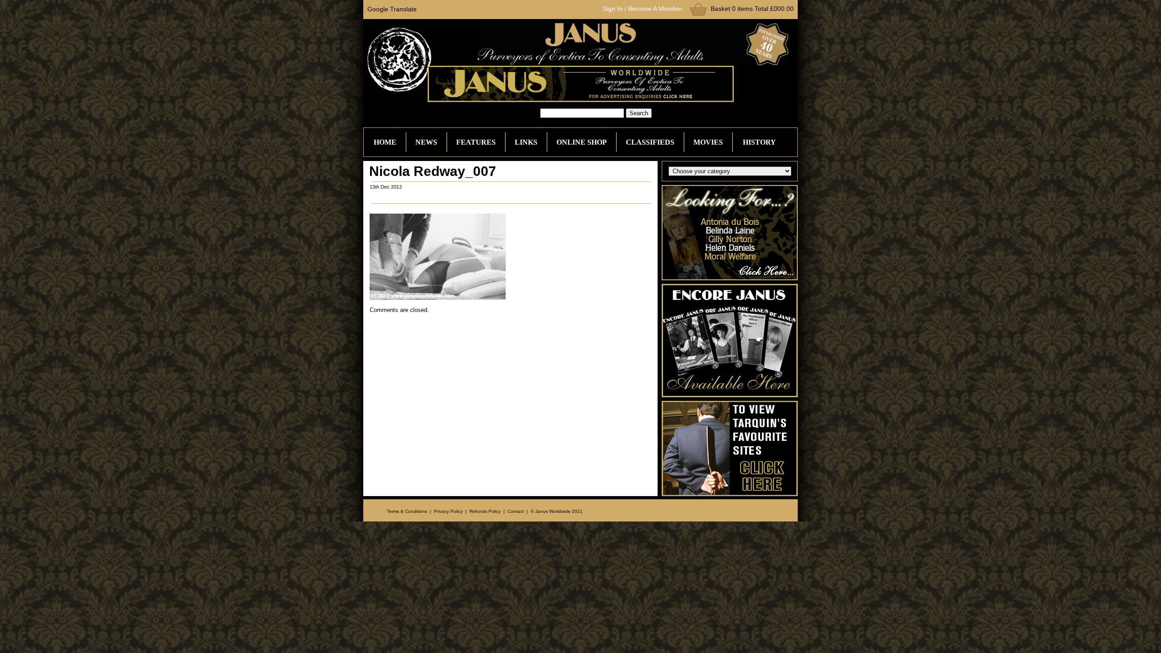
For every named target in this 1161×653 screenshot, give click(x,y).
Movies (708, 142)
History (759, 142)
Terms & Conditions (407, 511)
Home (385, 142)
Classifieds (650, 142)
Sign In (613, 8)
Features (476, 142)
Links (526, 142)
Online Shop (581, 142)
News (426, 142)
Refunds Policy (485, 511)
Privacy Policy (448, 511)
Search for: (523, 113)
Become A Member (655, 8)
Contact (515, 511)
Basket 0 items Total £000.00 (752, 8)
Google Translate (392, 9)
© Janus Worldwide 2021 (557, 511)
